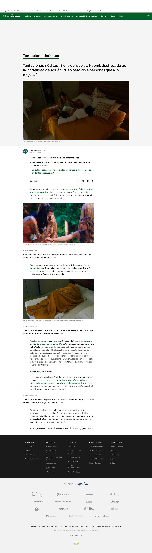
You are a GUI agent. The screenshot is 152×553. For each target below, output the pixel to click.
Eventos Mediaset (96, 459)
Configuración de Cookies (76, 526)
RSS (112, 526)
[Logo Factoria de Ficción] (63, 501)
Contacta (71, 447)
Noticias (28, 447)
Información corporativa (46, 526)
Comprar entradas (96, 447)
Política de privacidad (60, 526)
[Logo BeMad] (37, 509)
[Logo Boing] (89, 501)
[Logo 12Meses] (114, 509)
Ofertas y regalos (95, 451)
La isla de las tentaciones (37, 150)
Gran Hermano (52, 447)
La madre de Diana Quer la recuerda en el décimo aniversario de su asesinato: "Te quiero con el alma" (70, 11)
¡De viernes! (50, 468)
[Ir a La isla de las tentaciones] (14, 16)
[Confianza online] (76, 545)
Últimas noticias (31, 455)
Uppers (113, 451)
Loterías (28, 451)
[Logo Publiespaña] (76, 516)
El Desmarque (115, 455)
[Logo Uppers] (63, 509)
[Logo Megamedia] (77, 535)
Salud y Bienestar (95, 463)
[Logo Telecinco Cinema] (89, 509)
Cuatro (112, 459)
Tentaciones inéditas (41, 55)
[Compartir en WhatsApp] (78, 181)
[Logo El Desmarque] (37, 501)
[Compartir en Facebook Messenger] (88, 181)
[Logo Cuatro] (89, 494)
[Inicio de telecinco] (3, 16)
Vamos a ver (51, 464)
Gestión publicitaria (104, 526)
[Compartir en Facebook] (92, 181)
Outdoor (49, 472)
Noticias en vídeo (32, 459)
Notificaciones (73, 461)
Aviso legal (34, 526)
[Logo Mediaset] (76, 485)
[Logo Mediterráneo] (102, 516)
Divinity (113, 463)
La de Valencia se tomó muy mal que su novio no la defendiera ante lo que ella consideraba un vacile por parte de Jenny (61, 383)
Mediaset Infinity (116, 447)
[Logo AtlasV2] (50, 516)
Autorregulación (74, 457)
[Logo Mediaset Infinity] (37, 494)
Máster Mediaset (74, 472)
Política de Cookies (91, 526)
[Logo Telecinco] (63, 494)
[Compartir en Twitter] (83, 181)
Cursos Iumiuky (95, 455)
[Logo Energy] (115, 501)
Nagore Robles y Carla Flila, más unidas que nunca (18, 11)
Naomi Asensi (76, 428)
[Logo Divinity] (115, 494)
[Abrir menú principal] (148, 16)
